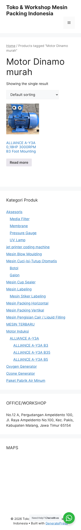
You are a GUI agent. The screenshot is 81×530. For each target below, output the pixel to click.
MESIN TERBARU (20, 324)
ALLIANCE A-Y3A (24, 338)
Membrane (19, 226)
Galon (15, 275)
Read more (19, 162)
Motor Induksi (17, 331)
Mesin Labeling (19, 289)
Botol (14, 268)
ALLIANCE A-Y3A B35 (31, 352)
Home (10, 46)
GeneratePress (56, 523)
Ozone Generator (20, 373)
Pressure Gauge (23, 233)
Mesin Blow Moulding (24, 254)
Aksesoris (14, 212)
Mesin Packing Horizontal (27, 303)
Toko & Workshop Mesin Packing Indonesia (37, 10)
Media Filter (19, 219)
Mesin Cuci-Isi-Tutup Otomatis (31, 261)
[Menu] (69, 23)
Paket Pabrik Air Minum (25, 380)
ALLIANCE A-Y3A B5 (30, 359)
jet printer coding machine (28, 247)
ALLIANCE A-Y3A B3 (30, 345)
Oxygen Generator (21, 366)
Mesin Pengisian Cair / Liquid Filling (35, 317)
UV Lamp (17, 240)
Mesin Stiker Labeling (28, 296)
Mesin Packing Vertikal (25, 310)
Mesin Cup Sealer (21, 282)
